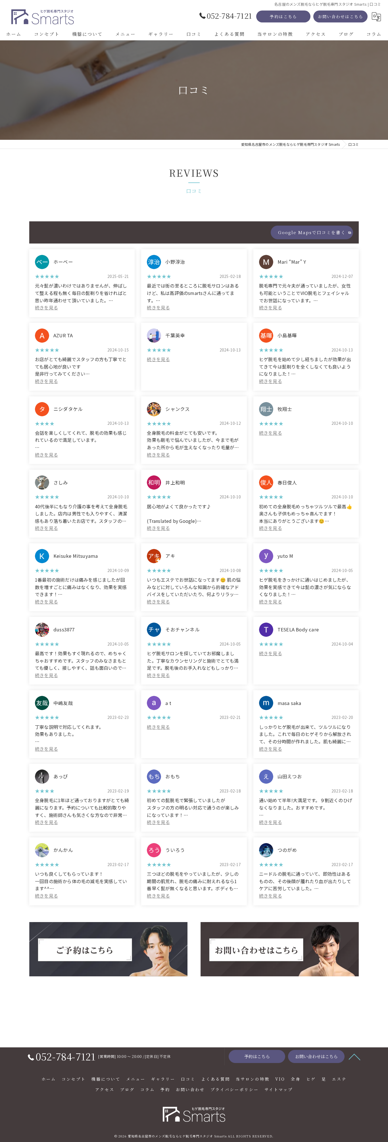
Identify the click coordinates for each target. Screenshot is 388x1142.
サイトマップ (278, 1089)
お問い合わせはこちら (340, 16)
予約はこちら (283, 16)
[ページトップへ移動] (354, 1056)
